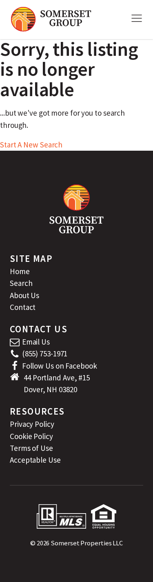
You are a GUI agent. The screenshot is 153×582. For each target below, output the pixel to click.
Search (21, 283)
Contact (22, 307)
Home (20, 271)
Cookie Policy (31, 436)
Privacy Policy (32, 424)
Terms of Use (31, 448)
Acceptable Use (35, 460)
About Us (24, 295)
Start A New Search (31, 144)
